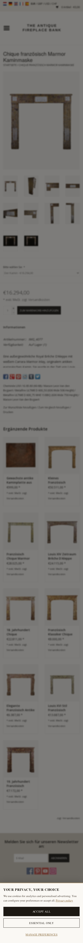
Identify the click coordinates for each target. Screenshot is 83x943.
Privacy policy (64, 900)
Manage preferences (41, 934)
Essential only (41, 923)
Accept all (42, 911)
